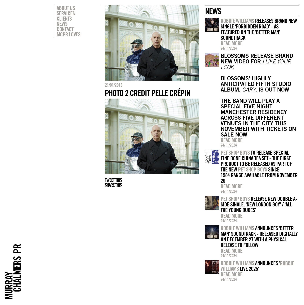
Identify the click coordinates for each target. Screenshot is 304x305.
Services (66, 13)
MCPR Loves (68, 34)
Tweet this (113, 180)
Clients (64, 18)
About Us (66, 7)
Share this (113, 185)
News (62, 23)
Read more (231, 43)
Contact (65, 29)
